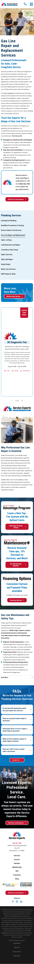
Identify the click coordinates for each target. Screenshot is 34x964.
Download (26, 371)
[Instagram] (17, 902)
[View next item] (22, 400)
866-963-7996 (17, 843)
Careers (17, 859)
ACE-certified (8, 93)
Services (17, 856)
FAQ (17, 871)
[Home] (9, 4)
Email (16, 371)
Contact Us (15, 760)
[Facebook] (13, 902)
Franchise (17, 875)
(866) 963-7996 (24, 184)
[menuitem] (8, 220)
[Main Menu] (31, 4)
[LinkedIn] (21, 902)
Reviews (17, 863)
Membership (16, 867)
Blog (17, 879)
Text (8, 371)
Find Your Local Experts (16, 199)
